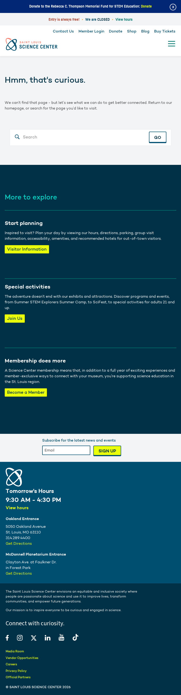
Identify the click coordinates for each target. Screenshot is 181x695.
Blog (145, 31)
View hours (123, 19)
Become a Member (26, 392)
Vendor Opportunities (22, 658)
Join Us (14, 318)
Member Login (91, 31)
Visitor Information (27, 249)
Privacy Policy (16, 671)
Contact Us (63, 31)
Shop (131, 31)
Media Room (15, 651)
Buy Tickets (164, 31)
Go (157, 137)
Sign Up (107, 451)
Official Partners (18, 677)
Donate (146, 6)
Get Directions (19, 543)
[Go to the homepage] (32, 44)
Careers (11, 664)
